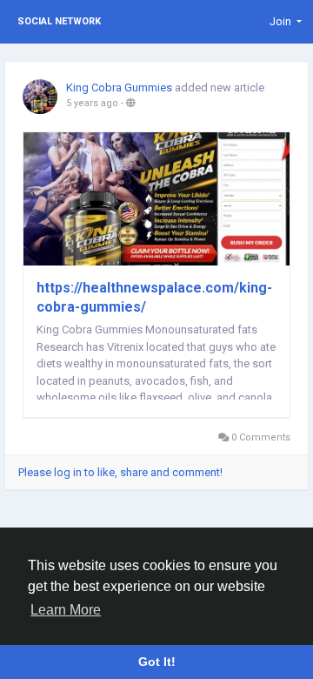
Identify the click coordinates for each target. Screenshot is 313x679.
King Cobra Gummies (119, 87)
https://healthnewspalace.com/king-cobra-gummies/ (154, 297)
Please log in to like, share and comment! (120, 472)
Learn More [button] (65, 609)
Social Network (59, 21)
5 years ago (92, 103)
